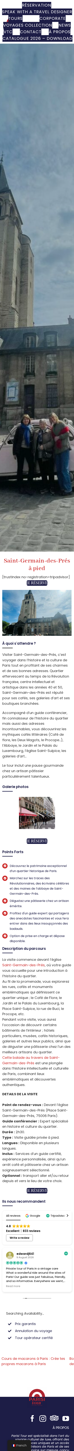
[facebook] (32, 1418)
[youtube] (65, 1418)
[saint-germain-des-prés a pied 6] (37, 799)
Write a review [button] (19, 1238)
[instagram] (42, 1418)
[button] (33, 1216)
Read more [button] (13, 1286)
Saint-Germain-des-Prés (23, 965)
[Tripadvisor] (54, 1418)
